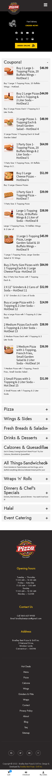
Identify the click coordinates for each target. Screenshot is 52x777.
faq (26, 727)
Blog (26, 721)
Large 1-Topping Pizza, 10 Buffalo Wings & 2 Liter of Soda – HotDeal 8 (27, 216)
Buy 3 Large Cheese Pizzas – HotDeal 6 (26, 176)
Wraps (26, 699)
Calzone (26, 683)
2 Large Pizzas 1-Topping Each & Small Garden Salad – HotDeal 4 (27, 124)
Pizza (26, 677)
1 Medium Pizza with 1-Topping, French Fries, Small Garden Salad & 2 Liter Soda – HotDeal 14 (28, 355)
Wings (26, 688)
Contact (26, 705)
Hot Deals (26, 666)
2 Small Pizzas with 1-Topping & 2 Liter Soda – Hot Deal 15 (19, 382)
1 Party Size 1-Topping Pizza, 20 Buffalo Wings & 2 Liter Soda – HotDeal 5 (27, 151)
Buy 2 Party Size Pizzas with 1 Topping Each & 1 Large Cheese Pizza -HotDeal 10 (21, 268)
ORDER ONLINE (23, 45)
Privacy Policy (26, 710)
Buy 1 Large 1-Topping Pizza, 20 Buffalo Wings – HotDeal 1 (27, 73)
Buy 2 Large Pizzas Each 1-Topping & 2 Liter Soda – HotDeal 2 (28, 98)
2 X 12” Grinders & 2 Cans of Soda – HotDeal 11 (21, 288)
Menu (26, 672)
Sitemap (26, 733)
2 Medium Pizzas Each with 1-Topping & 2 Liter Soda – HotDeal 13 (21, 328)
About (26, 716)
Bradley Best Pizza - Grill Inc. (31, 766)
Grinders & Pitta (26, 694)
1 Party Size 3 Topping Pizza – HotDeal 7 (26, 195)
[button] (46, 4)
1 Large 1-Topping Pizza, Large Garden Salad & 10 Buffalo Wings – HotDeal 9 (28, 242)
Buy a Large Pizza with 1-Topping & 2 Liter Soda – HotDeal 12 (19, 305)
